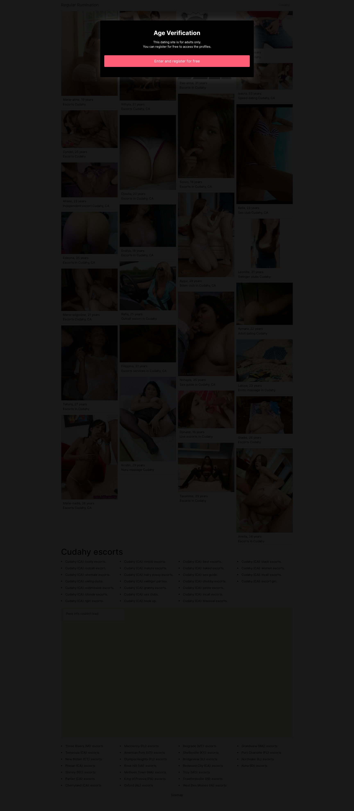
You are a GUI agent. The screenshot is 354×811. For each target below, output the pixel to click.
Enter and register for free (177, 61)
